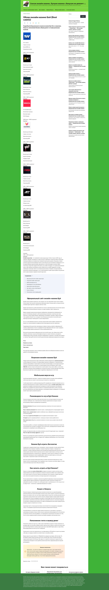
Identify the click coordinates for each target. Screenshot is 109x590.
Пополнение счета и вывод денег (34, 292)
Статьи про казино (70, 9)
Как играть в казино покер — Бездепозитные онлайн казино (76, 115)
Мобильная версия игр (32, 282)
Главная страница (26, 13)
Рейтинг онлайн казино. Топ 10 (30, 9)
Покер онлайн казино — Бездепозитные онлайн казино (76, 74)
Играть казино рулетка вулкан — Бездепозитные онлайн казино (77, 107)
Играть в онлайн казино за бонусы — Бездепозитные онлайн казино (77, 66)
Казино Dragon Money (74, 20)
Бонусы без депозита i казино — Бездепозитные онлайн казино (77, 36)
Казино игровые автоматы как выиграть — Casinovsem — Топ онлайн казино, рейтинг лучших (77, 132)
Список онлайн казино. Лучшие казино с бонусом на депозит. (57, 3)
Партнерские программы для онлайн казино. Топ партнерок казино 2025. (54, 573)
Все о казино (42, 9)
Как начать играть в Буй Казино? (34, 288)
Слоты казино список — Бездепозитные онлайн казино (76, 51)
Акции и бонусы (30, 290)
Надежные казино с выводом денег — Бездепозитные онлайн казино (77, 123)
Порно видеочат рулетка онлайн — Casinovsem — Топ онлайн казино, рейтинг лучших (77, 28)
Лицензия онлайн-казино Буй (33, 280)
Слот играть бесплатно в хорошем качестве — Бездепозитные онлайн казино (76, 91)
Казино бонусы (49, 9)
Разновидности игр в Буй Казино (34, 284)
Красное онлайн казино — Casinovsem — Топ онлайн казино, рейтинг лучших (77, 82)
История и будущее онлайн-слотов (33, 572)
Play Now (25, 54)
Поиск (70, 13)
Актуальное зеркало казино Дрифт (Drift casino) (76, 572)
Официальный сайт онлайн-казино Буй (35, 278)
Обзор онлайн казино (60, 9)
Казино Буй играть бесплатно (33, 286)
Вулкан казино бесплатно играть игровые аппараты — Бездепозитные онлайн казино (77, 100)
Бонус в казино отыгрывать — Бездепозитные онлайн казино (76, 58)
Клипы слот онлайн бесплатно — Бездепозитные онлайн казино (77, 43)
